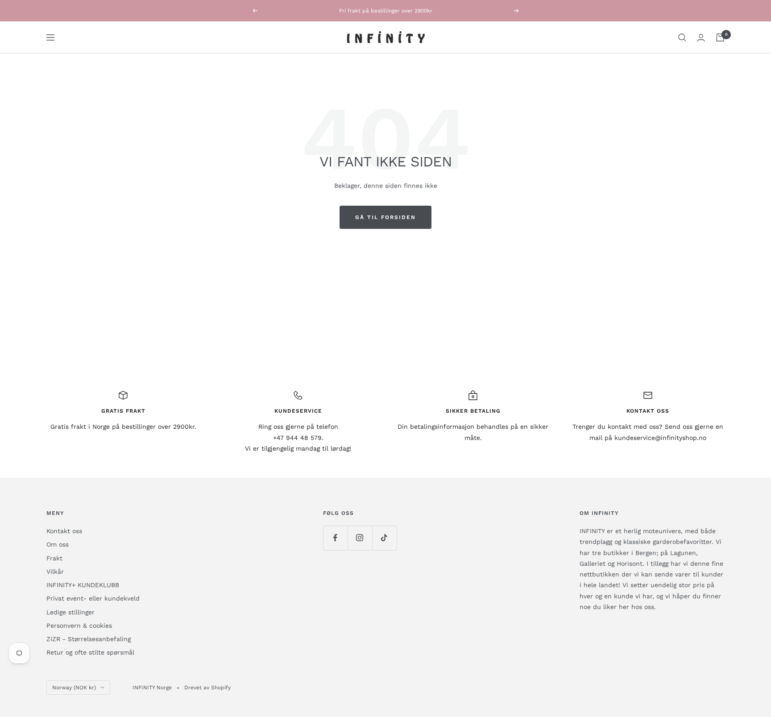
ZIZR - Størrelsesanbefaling (88, 638)
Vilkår (55, 571)
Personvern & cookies (79, 625)
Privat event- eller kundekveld (93, 598)
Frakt (54, 558)
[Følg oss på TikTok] (384, 538)
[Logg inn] (701, 37)
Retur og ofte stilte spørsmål (90, 652)
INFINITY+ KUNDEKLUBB (82, 585)
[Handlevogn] (720, 37)
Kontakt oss (64, 531)
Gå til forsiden (385, 217)
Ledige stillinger (70, 612)
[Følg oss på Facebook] (335, 538)
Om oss (57, 544)
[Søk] (682, 37)
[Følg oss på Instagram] (360, 538)
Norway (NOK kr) (74, 687)
